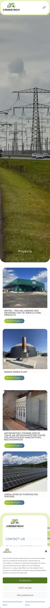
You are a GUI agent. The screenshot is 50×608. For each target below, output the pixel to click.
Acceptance (25, 580)
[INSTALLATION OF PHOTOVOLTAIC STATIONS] (25, 481)
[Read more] (44, 7)
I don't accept (25, 588)
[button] (46, 551)
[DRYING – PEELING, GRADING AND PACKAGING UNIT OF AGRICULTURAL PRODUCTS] (25, 297)
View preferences (25, 595)
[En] (7, 553)
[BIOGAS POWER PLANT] (25, 358)
